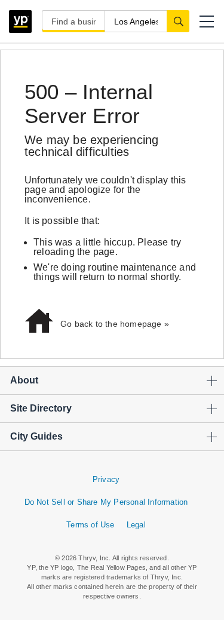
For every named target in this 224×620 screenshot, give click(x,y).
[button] (207, 21)
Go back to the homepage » (114, 324)
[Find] (178, 21)
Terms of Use (90, 524)
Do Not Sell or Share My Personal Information (106, 502)
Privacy (106, 479)
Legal (136, 524)
